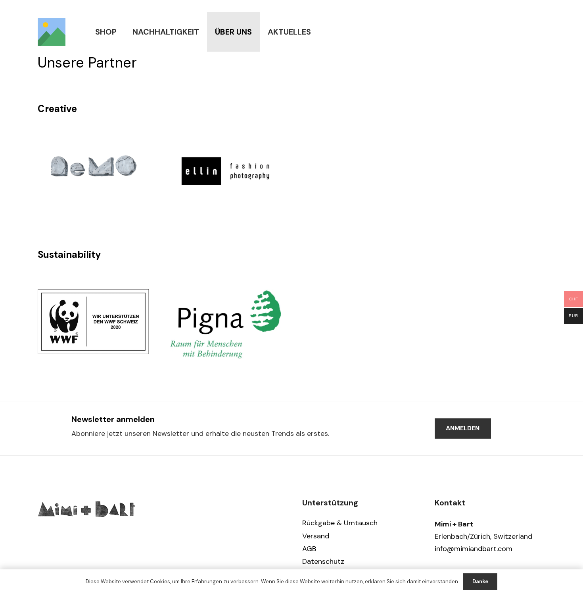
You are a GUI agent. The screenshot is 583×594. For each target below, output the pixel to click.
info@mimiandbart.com (473, 548)
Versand (315, 536)
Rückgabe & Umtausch (340, 523)
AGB (309, 548)
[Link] (51, 32)
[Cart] (536, 32)
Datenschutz (323, 561)
